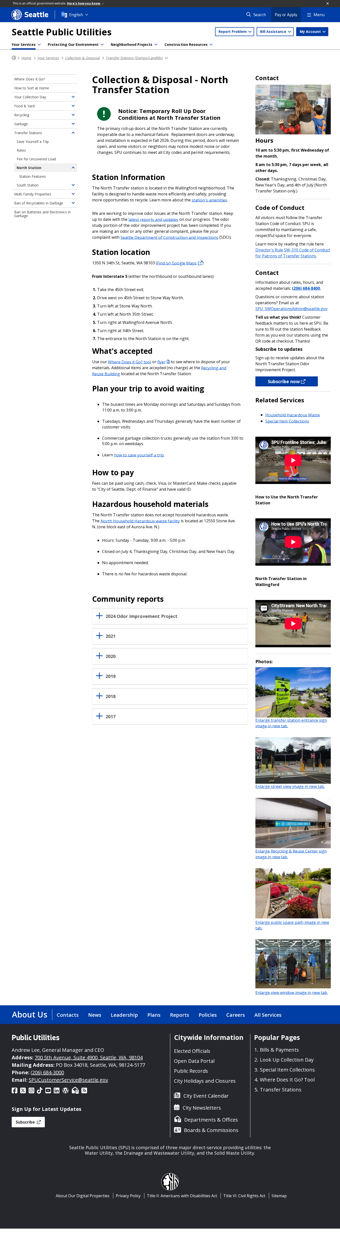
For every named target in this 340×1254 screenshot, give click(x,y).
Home (26, 57)
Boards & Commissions (211, 1130)
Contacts (68, 1015)
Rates (21, 150)
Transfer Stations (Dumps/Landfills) (134, 57)
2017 (110, 716)
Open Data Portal (194, 1061)
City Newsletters (202, 1107)
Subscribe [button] (26, 1122)
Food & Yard (24, 106)
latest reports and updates (153, 219)
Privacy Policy (128, 1195)
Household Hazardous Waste (292, 415)
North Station (29, 167)
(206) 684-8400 (306, 288)
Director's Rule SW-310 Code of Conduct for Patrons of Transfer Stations (292, 253)
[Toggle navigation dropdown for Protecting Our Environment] (102, 44)
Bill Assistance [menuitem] (273, 31)
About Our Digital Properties (83, 1195)
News (94, 1015)
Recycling (21, 115)
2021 (110, 636)
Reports (179, 1015)
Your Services (24, 44)
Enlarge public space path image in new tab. (292, 925)
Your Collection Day (30, 97)
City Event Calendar (206, 1095)
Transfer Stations (28, 132)
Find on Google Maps (177, 263)
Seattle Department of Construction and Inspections (169, 237)
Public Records (191, 1071)
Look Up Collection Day (287, 1059)
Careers (235, 1015)
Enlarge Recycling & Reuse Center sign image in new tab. (291, 853)
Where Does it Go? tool (129, 361)
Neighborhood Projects (131, 44)
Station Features (32, 176)
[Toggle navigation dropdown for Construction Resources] (211, 44)
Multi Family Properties (32, 194)
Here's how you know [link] (84, 3)
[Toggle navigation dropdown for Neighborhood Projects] (155, 44)
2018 (110, 696)
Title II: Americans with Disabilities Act (182, 1195)
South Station (28, 185)
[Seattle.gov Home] (14, 58)
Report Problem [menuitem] (233, 31)
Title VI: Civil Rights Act (244, 1195)
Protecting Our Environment (73, 44)
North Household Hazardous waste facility (140, 521)
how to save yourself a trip (139, 455)
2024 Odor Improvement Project (141, 616)
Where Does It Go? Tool (287, 1079)
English (76, 14)
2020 (110, 656)
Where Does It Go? (29, 79)
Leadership (124, 1015)
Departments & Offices (211, 1119)
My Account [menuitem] (311, 31)
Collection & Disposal (82, 57)
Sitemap (279, 1195)
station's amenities (209, 200)
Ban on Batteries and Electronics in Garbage (42, 214)
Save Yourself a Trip (33, 141)
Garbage (21, 123)
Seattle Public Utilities (62, 32)
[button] (328, 4)
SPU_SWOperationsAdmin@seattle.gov (291, 308)
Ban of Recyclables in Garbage (38, 203)
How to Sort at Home (31, 88)
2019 (110, 676)
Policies (208, 1015)
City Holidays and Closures (205, 1080)
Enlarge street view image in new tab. (290, 786)
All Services (268, 1015)
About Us (29, 1014)
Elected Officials (192, 1051)
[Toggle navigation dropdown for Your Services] (39, 44)
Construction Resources (186, 44)
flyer (161, 361)
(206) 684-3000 (47, 1072)
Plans (154, 1015)
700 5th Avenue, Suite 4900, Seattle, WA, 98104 (89, 1057)
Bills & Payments (279, 1049)
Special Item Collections (287, 421)
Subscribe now (284, 381)
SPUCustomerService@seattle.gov (68, 1079)
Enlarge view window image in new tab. (291, 992)
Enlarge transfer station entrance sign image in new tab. (291, 723)
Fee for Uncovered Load (36, 159)
